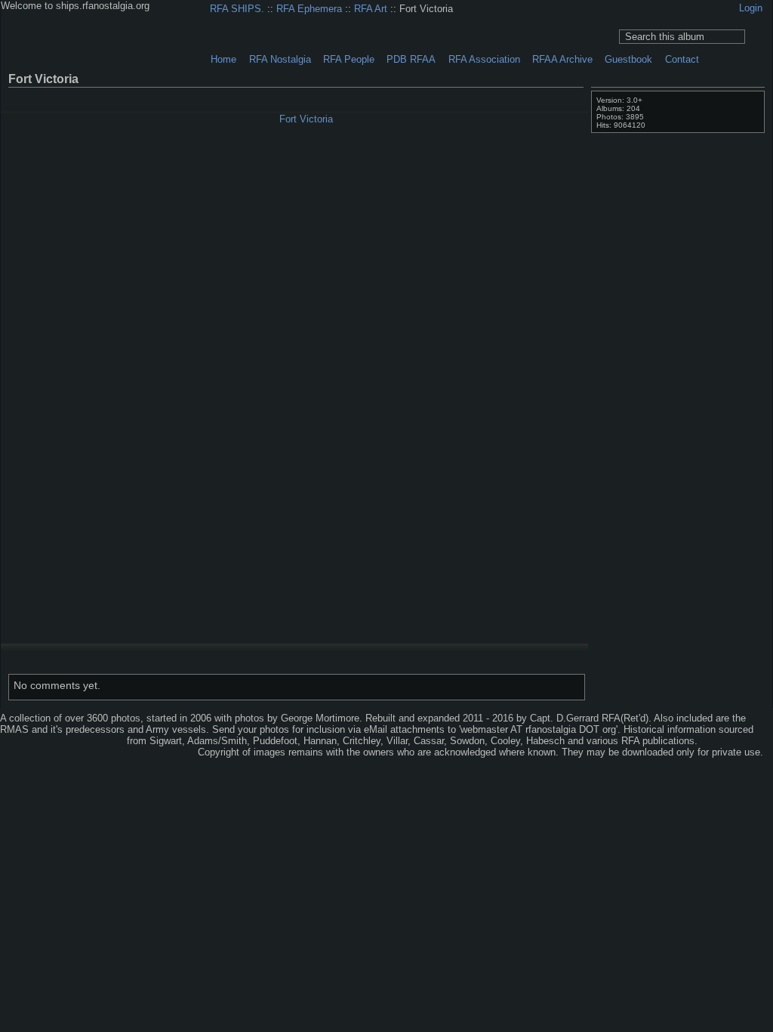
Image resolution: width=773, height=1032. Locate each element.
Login (750, 8)
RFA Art (370, 8)
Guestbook (628, 59)
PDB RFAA (411, 59)
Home (223, 59)
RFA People (348, 59)
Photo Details (756, 78)
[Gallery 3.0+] (37, 742)
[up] (547, 97)
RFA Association (484, 59)
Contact (682, 59)
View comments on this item (736, 78)
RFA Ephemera (309, 8)
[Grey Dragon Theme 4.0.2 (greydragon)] (89, 742)
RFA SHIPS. (237, 8)
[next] (562, 97)
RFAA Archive (562, 59)
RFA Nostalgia (280, 59)
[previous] (532, 97)
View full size (717, 78)
